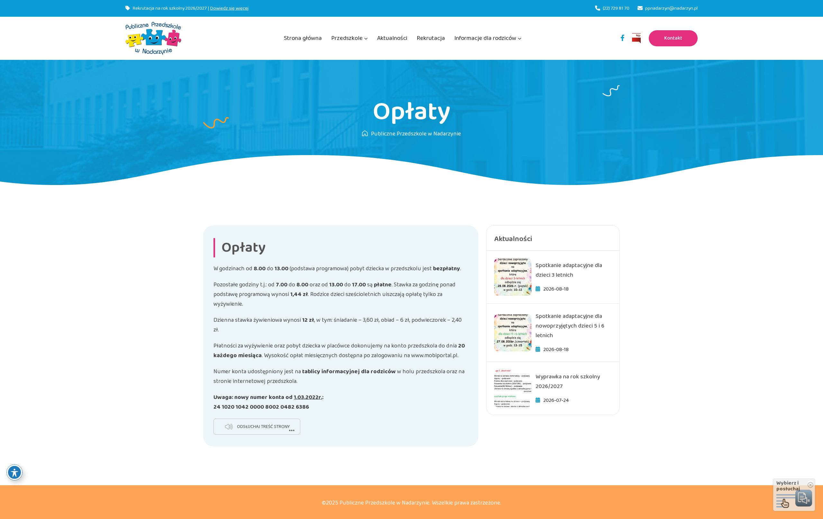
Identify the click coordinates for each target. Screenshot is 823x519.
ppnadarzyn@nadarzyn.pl (671, 8)
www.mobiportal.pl (434, 355)
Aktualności (392, 38)
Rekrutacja (431, 38)
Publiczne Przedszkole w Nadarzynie (416, 133)
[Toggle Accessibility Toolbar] (14, 472)
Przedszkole (347, 38)
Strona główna (303, 38)
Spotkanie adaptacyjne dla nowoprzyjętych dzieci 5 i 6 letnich (570, 326)
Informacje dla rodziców (485, 38)
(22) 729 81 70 (616, 8)
